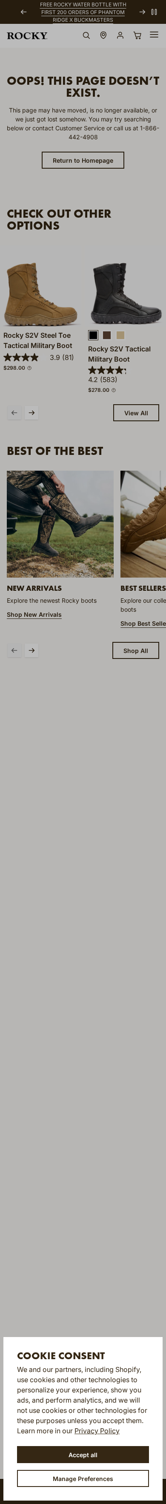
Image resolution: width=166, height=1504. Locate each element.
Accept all (83, 1454)
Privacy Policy (97, 1430)
